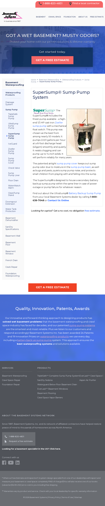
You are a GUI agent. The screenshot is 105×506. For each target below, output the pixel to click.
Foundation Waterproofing (12, 274)
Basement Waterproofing (14, 83)
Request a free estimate (21, 441)
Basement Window (10, 252)
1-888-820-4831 (52, 3)
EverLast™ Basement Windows (52, 389)
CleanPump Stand (14, 194)
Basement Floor (10, 243)
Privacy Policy (54, 497)
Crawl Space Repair (11, 380)
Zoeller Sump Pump (11, 151)
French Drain (11, 260)
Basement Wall (12, 236)
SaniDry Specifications (12, 228)
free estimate (92, 210)
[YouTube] (11, 464)
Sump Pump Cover (11, 160)
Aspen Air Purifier (87, 380)
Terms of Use (67, 497)
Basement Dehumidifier (11, 219)
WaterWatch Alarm (14, 186)
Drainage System (9, 103)
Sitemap (78, 497)
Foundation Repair (11, 384)
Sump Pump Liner (14, 174)
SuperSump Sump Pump (14, 135)
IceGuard (12, 144)
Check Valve (14, 168)
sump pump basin (81, 167)
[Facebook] (4, 464)
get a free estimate (52, 60)
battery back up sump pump (34, 340)
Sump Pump (11, 109)
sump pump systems (82, 325)
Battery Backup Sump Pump (85, 193)
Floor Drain (13, 180)
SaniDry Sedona (44, 380)
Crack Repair (11, 267)
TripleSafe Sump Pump (13, 116)
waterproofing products (54, 336)
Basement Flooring (46, 393)
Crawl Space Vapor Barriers (50, 397)
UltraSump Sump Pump (13, 125)
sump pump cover (67, 163)
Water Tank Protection (10, 210)
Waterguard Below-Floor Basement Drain (57, 384)
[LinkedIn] (17, 464)
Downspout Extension (11, 202)
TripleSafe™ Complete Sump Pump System (58, 376)
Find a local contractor (86, 3)
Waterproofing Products (13, 93)
